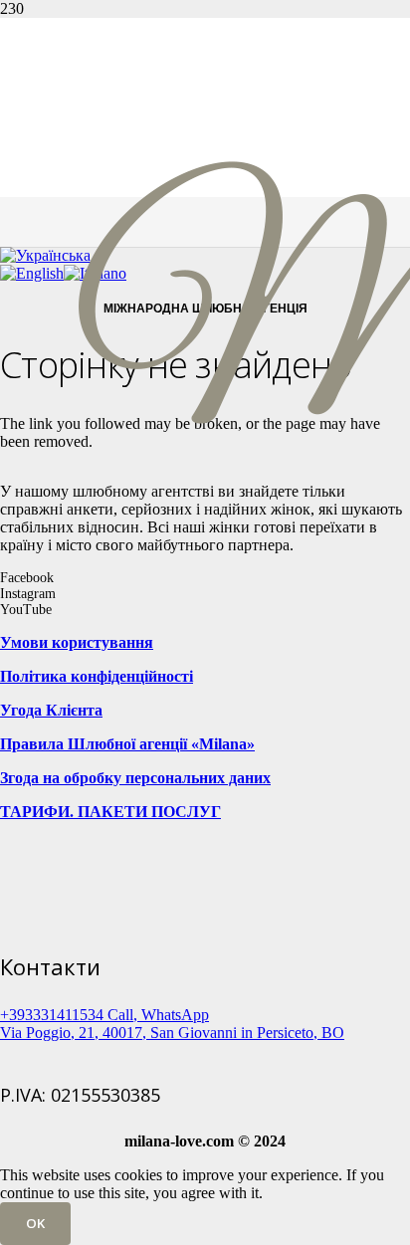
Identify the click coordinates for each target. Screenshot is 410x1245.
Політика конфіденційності (96, 676)
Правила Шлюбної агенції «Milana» (127, 743)
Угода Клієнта (51, 710)
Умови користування (76, 642)
